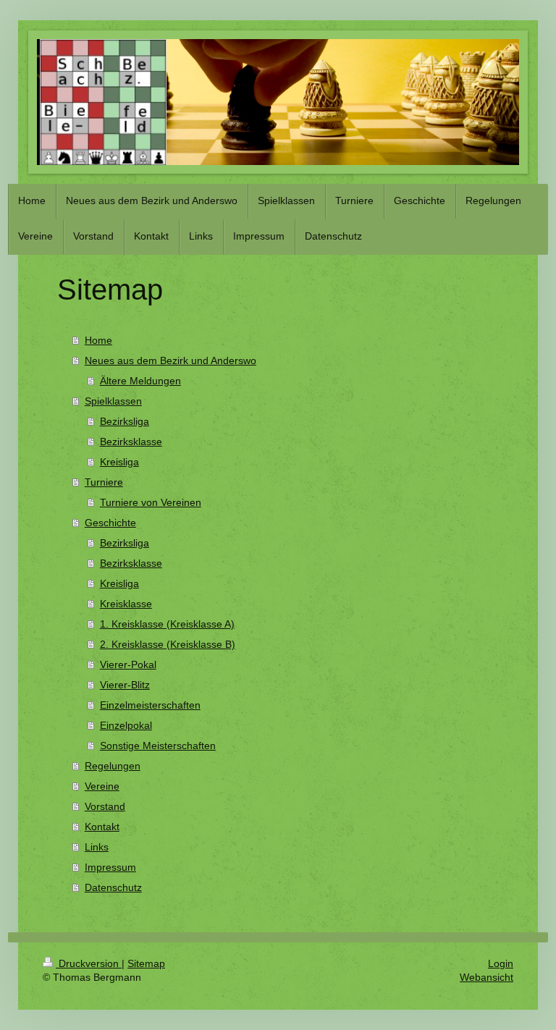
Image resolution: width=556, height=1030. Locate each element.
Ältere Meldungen (140, 381)
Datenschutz (113, 887)
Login (500, 963)
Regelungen (112, 766)
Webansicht (486, 977)
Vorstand (105, 806)
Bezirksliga (124, 421)
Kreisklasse (126, 603)
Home (98, 340)
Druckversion (89, 963)
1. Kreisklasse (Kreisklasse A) (167, 624)
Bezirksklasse (131, 441)
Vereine (102, 786)
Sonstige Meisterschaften (158, 745)
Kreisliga (119, 462)
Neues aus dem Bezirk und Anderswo (170, 360)
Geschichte (110, 522)
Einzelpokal (126, 725)
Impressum (110, 867)
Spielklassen (113, 401)
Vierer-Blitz (125, 685)
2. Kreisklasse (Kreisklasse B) (167, 644)
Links (97, 847)
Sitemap (146, 963)
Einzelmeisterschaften (150, 705)
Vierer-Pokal (128, 664)
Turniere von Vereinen (150, 502)
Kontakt (102, 826)
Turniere (104, 482)
